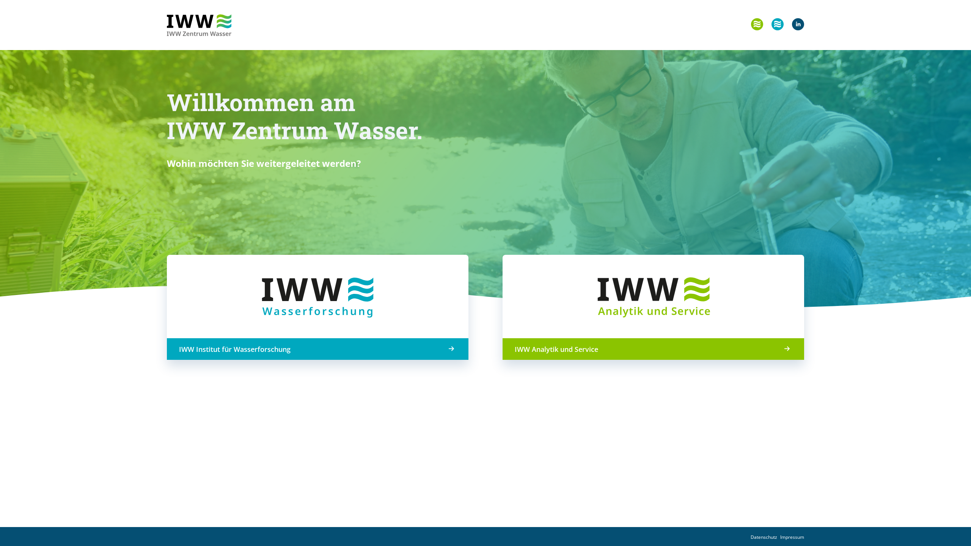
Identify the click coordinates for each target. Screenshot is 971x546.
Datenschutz (764, 537)
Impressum (792, 537)
